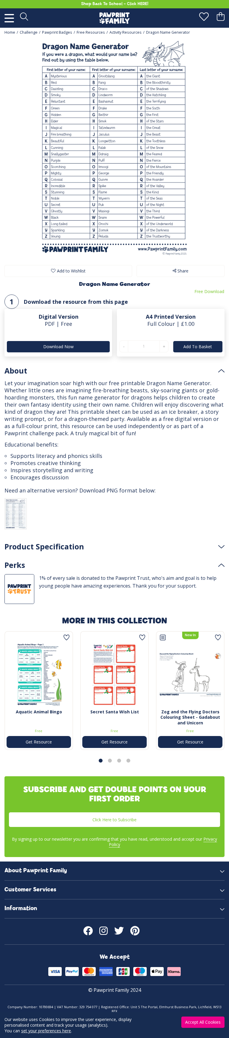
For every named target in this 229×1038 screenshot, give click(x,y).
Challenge (29, 32)
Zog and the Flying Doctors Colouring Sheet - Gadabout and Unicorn (190, 717)
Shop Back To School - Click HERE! (114, 4)
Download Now (58, 346)
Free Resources (91, 32)
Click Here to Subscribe (114, 819)
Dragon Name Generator (168, 32)
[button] (101, 761)
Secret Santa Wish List (114, 712)
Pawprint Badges (57, 32)
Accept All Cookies (203, 1022)
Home (9, 32)
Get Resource (39, 742)
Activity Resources (125, 32)
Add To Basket (197, 346)
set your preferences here (46, 1031)
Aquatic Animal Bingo (39, 712)
